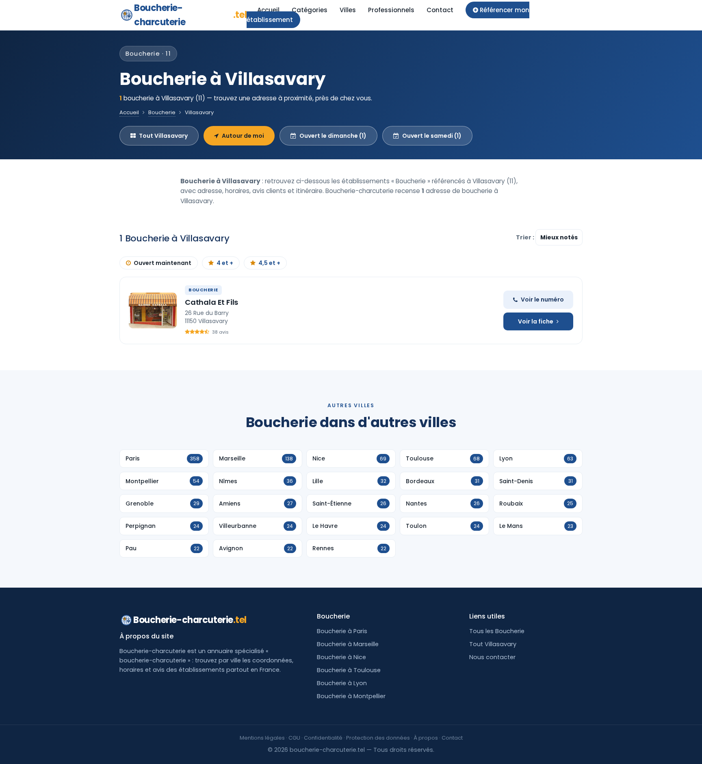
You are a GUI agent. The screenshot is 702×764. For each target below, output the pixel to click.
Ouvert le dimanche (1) (332, 136)
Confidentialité (323, 738)
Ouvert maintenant (162, 263)
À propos (426, 738)
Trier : (525, 237)
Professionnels (391, 10)
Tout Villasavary (163, 136)
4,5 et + (269, 263)
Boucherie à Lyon (342, 683)
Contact (440, 10)
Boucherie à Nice (341, 657)
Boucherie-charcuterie (190, 15)
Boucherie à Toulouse (349, 670)
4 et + (225, 263)
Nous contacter (492, 657)
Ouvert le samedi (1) (432, 136)
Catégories (309, 10)
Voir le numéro (542, 299)
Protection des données (378, 738)
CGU (294, 738)
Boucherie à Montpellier (351, 696)
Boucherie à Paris (342, 631)
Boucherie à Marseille (348, 644)
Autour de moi (243, 136)
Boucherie (162, 112)
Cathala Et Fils (211, 302)
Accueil (268, 10)
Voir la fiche (535, 321)
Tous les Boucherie (496, 631)
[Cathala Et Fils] (153, 310)
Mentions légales (262, 738)
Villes (348, 10)
